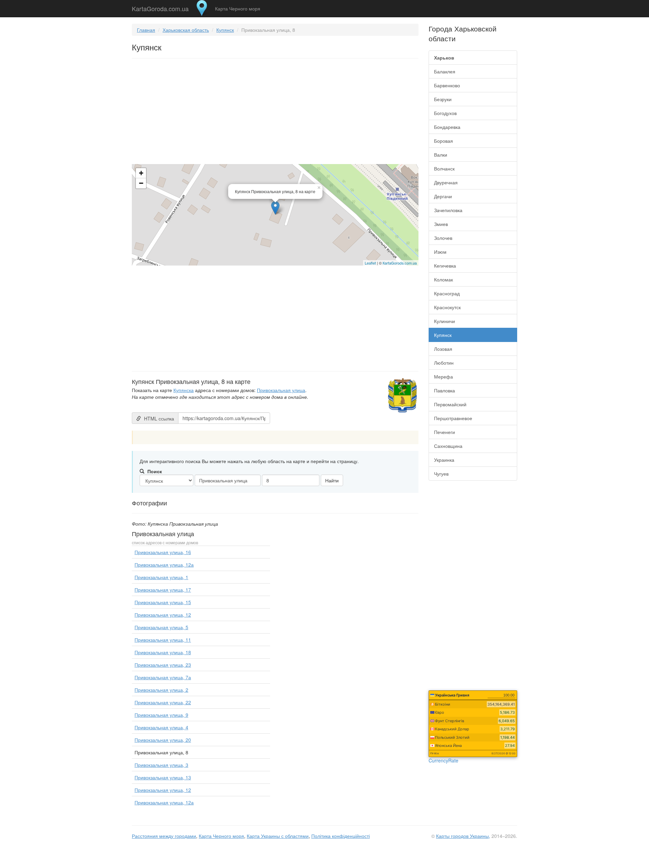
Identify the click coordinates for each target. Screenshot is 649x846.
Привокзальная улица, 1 (161, 577)
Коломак (443, 279)
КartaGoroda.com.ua (400, 263)
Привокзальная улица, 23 (163, 664)
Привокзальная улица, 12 (163, 614)
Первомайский (450, 404)
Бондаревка (447, 126)
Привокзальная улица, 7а (163, 677)
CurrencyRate (443, 760)
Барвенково (447, 85)
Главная (146, 29)
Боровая (443, 140)
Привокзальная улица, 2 (161, 689)
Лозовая (443, 348)
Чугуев (441, 473)
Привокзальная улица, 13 (163, 777)
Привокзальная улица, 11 (163, 639)
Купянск (225, 29)
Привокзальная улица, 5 (161, 627)
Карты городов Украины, (463, 835)
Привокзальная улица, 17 (163, 589)
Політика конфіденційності (340, 835)
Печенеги (444, 432)
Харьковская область (186, 29)
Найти (332, 480)
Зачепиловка (448, 210)
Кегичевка (445, 265)
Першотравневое (453, 418)
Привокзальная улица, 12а (164, 564)
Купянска (183, 390)
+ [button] (141, 173)
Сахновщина (448, 445)
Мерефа (443, 376)
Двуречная (446, 182)
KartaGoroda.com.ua (160, 7)
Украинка (444, 459)
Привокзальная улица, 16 (163, 552)
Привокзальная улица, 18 (163, 652)
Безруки (443, 99)
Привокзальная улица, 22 (163, 702)
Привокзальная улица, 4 (161, 727)
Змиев (441, 224)
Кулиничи (444, 321)
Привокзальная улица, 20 (163, 739)
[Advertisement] (275, 112)
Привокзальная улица (281, 390)
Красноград (447, 293)
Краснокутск (447, 307)
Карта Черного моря (237, 8)
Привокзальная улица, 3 (161, 764)
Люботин (444, 362)
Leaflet (370, 263)
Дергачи (443, 196)
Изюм (440, 251)
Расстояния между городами (164, 835)
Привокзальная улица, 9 (161, 714)
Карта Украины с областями (278, 835)
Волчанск (444, 168)
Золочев (443, 237)
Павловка (444, 390)
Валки (440, 154)
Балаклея (444, 71)
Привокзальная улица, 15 (163, 602)
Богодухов (445, 113)
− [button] (141, 183)
